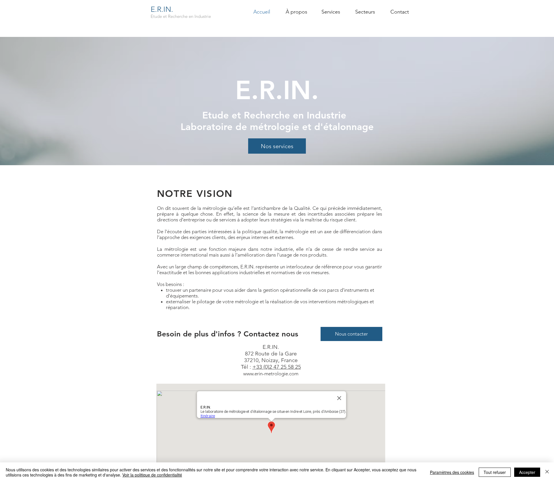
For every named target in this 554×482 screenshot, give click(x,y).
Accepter (527, 472)
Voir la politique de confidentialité (152, 475)
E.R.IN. (162, 9)
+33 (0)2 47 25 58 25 (276, 367)
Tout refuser (495, 472)
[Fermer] (547, 472)
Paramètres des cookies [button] (452, 472)
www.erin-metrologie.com (270, 373)
